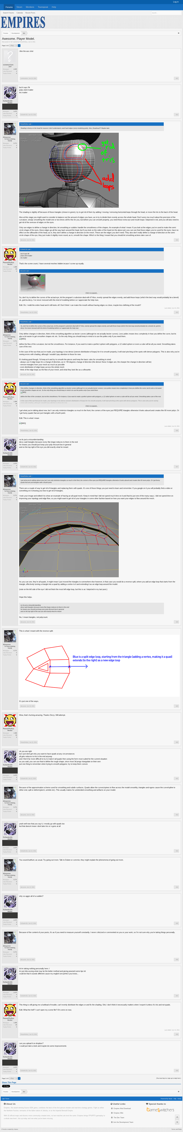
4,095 (15, 69)
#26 (177, 430)
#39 (177, 1070)
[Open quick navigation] (179, 33)
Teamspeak (43, 7)
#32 (177, 814)
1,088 (15, 267)
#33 (177, 851)
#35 (177, 923)
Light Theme (5, 1098)
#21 (177, 78)
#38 (177, 1034)
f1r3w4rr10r (7, 101)
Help (54, 7)
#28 (177, 622)
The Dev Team (118, 1118)
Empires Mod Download (122, 1108)
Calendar (20, 13)
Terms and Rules (176, 1129)
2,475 (15, 111)
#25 (177, 374)
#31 (177, 778)
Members (30, 7)
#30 (177, 742)
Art (11, 42)
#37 (177, 996)
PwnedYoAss (24, 42)
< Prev (12, 45)
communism (8, 65)
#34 (177, 887)
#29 (177, 706)
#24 (177, 312)
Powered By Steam (166, 1098)
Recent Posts (30, 13)
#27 (177, 466)
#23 (177, 240)
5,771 (15, 143)
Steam (19, 7)
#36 (177, 959)
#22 (177, 114)
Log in (176, 2)
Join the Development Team (123, 1122)
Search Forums (8, 13)
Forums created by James (10, 1129)
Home (179, 1098)
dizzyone (7, 137)
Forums (9, 7)
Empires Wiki (118, 1113)
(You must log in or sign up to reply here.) (168, 1078)
